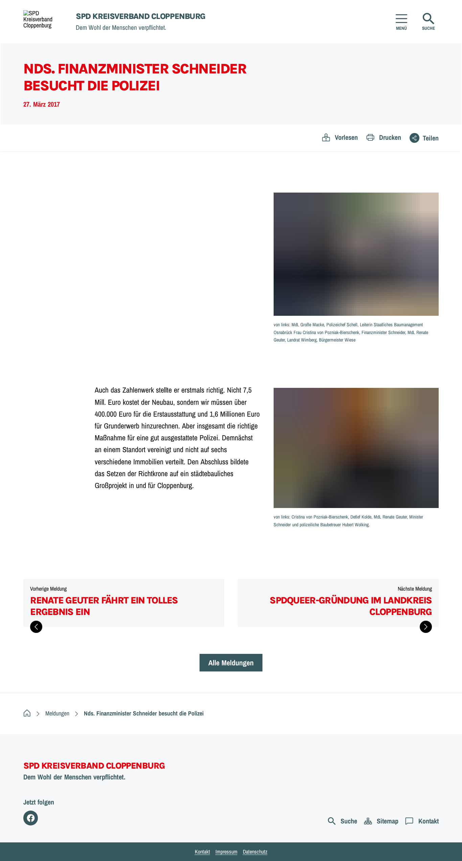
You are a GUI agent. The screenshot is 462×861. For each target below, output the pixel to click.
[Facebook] (30, 818)
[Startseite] (27, 713)
